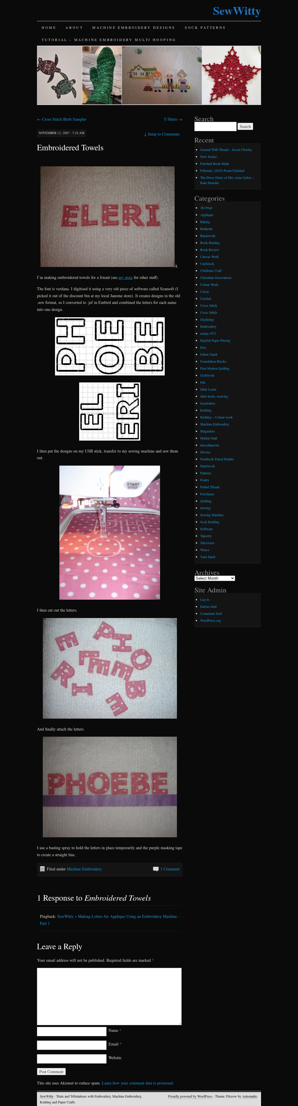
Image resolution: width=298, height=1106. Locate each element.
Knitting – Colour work (216, 417)
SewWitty (237, 10)
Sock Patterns (205, 27)
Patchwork (207, 466)
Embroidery (208, 326)
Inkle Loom (208, 389)
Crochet (205, 298)
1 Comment (170, 869)
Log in (204, 599)
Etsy (203, 347)
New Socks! (208, 156)
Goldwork (207, 375)
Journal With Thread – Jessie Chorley (226, 149)
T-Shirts (173, 119)
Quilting (206, 500)
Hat (202, 382)
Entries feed (208, 606)
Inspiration (207, 403)
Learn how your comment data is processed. (138, 1083)
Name (115, 1030)
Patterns (205, 473)
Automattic (249, 1096)
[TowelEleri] (107, 266)
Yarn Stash (207, 556)
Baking (205, 221)
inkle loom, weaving (214, 396)
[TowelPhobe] (110, 836)
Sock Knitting (209, 521)
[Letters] (110, 717)
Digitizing (207, 319)
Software (206, 528)
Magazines (207, 431)
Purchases (207, 493)
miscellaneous (209, 445)
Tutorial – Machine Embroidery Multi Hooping (109, 39)
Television (207, 542)
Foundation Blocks (213, 361)
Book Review (209, 249)
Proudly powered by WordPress (190, 1096)
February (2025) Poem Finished (222, 170)
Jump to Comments (162, 134)
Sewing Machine (212, 514)
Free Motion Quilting (215, 368)
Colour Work (209, 284)
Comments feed (211, 613)
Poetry (204, 480)
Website (115, 1057)
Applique (206, 214)
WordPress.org (210, 620)
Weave (204, 549)
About (74, 27)
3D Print (206, 207)
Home (49, 27)
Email (115, 1044)
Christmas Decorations (216, 277)
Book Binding (210, 242)
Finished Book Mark (214, 163)
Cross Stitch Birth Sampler (61, 119)
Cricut (204, 291)
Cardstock (207, 263)
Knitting (206, 410)
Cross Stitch (208, 305)
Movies (205, 452)
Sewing (205, 507)
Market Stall (208, 438)
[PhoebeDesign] (109, 347)
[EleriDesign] (109, 439)
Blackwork (207, 235)
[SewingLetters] (109, 598)
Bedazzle (206, 228)
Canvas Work (209, 256)
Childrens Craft (210, 270)
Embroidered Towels (70, 147)
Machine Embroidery (84, 869)
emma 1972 (208, 333)
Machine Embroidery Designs (133, 27)
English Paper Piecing (215, 340)
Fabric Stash (208, 354)
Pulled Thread (209, 487)
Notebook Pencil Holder (217, 459)
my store (125, 277)
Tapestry (206, 535)
